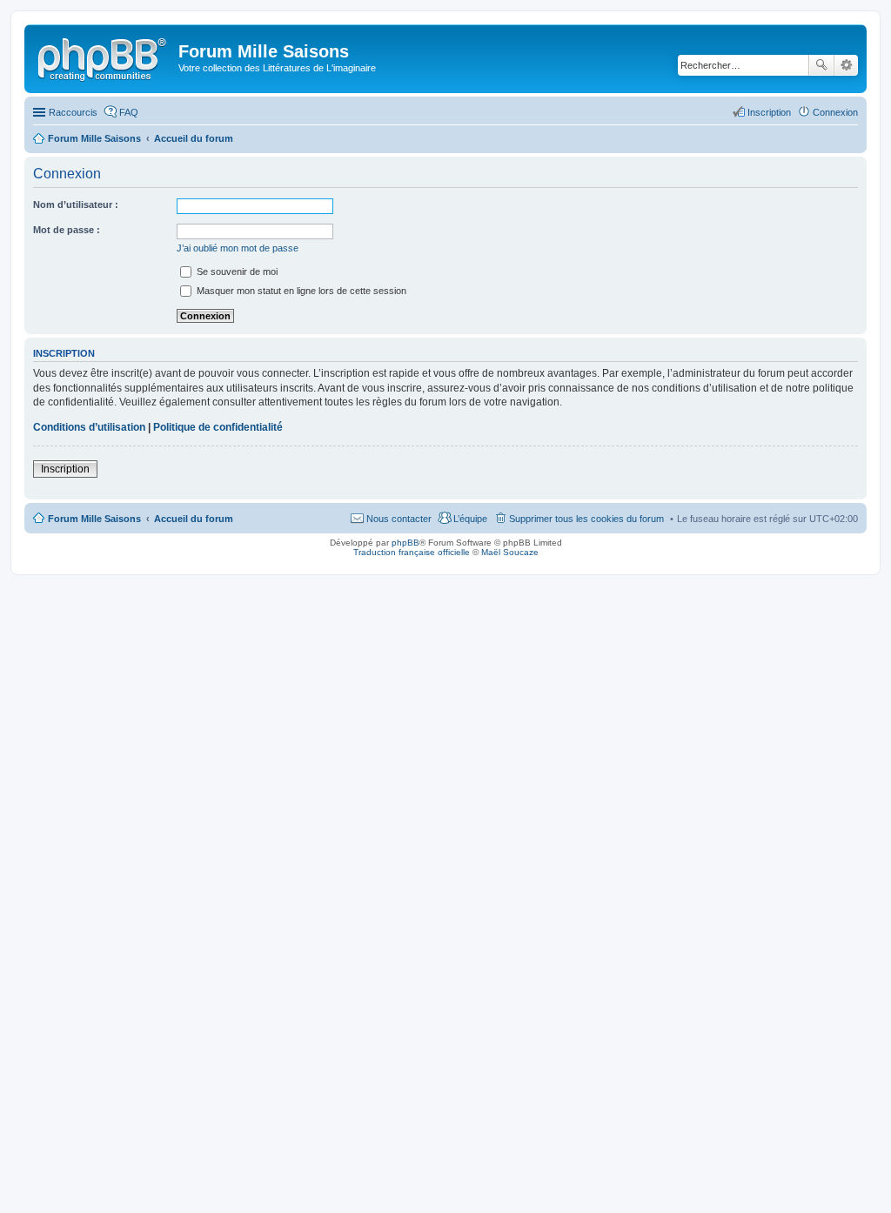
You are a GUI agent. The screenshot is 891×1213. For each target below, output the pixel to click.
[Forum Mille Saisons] (103, 56)
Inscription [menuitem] (769, 112)
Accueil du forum (193, 518)
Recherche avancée (846, 65)
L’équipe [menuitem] (470, 518)
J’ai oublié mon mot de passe (237, 248)
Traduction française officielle (411, 552)
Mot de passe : (66, 230)
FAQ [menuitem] (128, 112)
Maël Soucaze (510, 552)
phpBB (405, 542)
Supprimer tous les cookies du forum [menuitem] (586, 518)
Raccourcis (73, 112)
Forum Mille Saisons (94, 518)
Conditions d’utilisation (89, 427)
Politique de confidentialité (218, 427)
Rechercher (821, 65)
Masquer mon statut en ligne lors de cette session (300, 290)
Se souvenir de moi (236, 271)
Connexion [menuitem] (835, 112)
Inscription (65, 469)
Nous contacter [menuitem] (399, 518)
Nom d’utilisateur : (75, 204)
